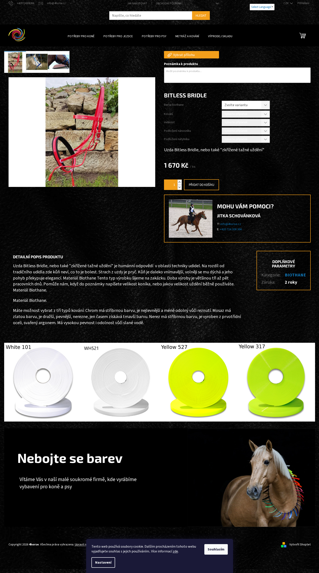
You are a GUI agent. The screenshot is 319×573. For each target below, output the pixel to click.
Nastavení (103, 562)
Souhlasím (216, 549)
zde (175, 551)
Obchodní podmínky (169, 3)
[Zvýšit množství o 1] (179, 182)
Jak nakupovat (137, 3)
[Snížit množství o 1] (179, 187)
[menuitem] (81, 36)
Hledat (201, 15)
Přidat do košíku (201, 184)
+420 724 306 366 (231, 229)
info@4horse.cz (230, 224)
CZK (286, 3)
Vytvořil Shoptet (300, 544)
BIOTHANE (295, 275)
